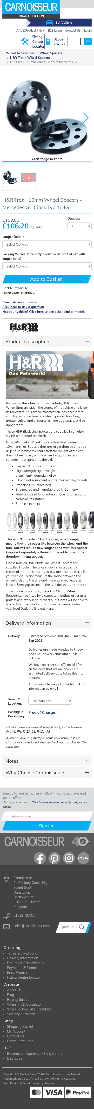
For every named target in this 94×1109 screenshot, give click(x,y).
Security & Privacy (21, 1014)
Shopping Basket (20, 1026)
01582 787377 (59, 41)
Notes (12, 761)
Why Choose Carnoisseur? (35, 772)
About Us (14, 990)
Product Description (27, 341)
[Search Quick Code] (82, 927)
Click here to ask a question (23, 307)
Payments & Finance (23, 968)
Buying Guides (18, 999)
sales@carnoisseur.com (31, 926)
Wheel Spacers (51, 53)
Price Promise (17, 972)
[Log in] (71, 41)
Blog (10, 995)
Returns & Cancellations (25, 963)
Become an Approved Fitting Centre (35, 1053)
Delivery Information (28, 623)
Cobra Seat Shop (20, 1041)
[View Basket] (74, 41)
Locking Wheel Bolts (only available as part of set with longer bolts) (43, 256)
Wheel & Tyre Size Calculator (29, 1009)
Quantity (74, 218)
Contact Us (15, 1036)
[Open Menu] (88, 41)
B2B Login (15, 1058)
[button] (86, 118)
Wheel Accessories (20, 53)
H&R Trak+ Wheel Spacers (30, 58)
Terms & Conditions (22, 953)
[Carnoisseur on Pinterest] (54, 858)
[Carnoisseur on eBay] (83, 858)
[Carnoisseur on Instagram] (69, 858)
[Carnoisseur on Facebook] (40, 858)
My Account (16, 1031)
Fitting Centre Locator (38, 42)
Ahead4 (49, 1083)
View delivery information (21, 302)
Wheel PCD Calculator (24, 1004)
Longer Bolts (11, 237)
